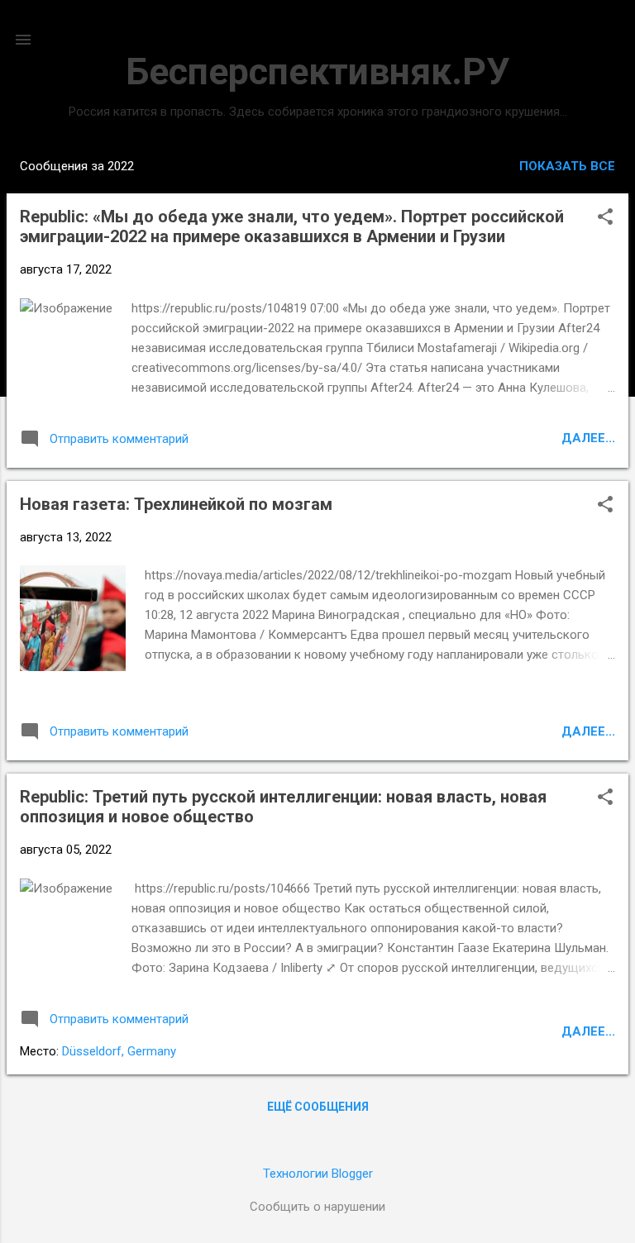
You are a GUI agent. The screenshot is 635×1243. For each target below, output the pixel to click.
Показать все (567, 166)
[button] (605, 218)
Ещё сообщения (318, 1106)
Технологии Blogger (318, 1173)
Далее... (588, 438)
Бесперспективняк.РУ (317, 71)
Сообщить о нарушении (317, 1206)
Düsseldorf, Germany (119, 1051)
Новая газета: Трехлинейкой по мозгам (176, 504)
